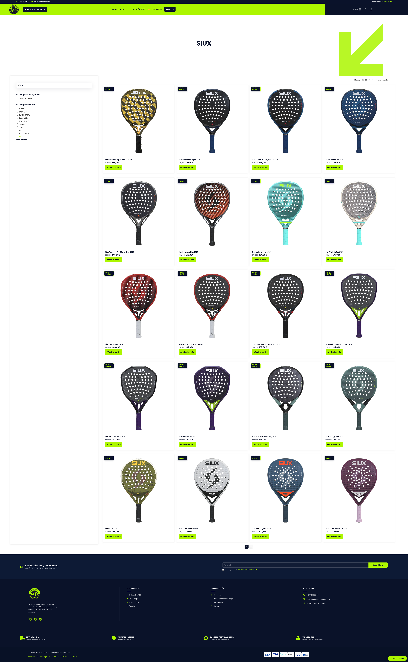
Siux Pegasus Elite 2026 (188, 252)
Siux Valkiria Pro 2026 (334, 252)
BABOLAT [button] (23, 112)
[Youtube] (40, 619)
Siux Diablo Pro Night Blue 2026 (192, 160)
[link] (363, 80)
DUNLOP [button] (22, 124)
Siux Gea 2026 (111, 529)
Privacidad (31, 657)
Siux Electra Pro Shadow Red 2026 (266, 344)
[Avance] (171, 97)
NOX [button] (21, 130)
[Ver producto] (171, 93)
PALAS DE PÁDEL (118, 9)
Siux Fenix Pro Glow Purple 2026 (339, 344)
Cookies (75, 657)
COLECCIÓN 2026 (138, 9)
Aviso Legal (43, 657)
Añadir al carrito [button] (114, 167)
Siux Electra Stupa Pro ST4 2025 (118, 160)
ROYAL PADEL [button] (24, 133)
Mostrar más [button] (21, 140)
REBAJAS (170, 9)
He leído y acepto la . (241, 570)
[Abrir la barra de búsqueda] (366, 9)
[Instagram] (30, 619)
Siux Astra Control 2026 (188, 529)
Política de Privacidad (247, 570)
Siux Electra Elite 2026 (114, 344)
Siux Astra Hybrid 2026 (261, 529)
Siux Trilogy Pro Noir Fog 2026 (264, 436)
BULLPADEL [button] (23, 118)
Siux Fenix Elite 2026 (187, 436)
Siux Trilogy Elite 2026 (335, 436)
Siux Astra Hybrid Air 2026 (336, 529)
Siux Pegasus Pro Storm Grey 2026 (119, 252)
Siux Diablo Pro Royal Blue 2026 (265, 160)
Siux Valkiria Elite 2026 (261, 252)
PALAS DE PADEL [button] (25, 99)
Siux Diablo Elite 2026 (334, 160)
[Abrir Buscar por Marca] (44, 9)
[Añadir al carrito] (171, 88)
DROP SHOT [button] (24, 121)
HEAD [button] (21, 127)
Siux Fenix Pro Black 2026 (115, 436)
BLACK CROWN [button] (25, 115)
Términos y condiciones (60, 657)
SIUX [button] (21, 136)
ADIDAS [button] (22, 109)
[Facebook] (35, 619)
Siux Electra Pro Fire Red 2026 (191, 344)
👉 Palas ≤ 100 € (155, 9)
